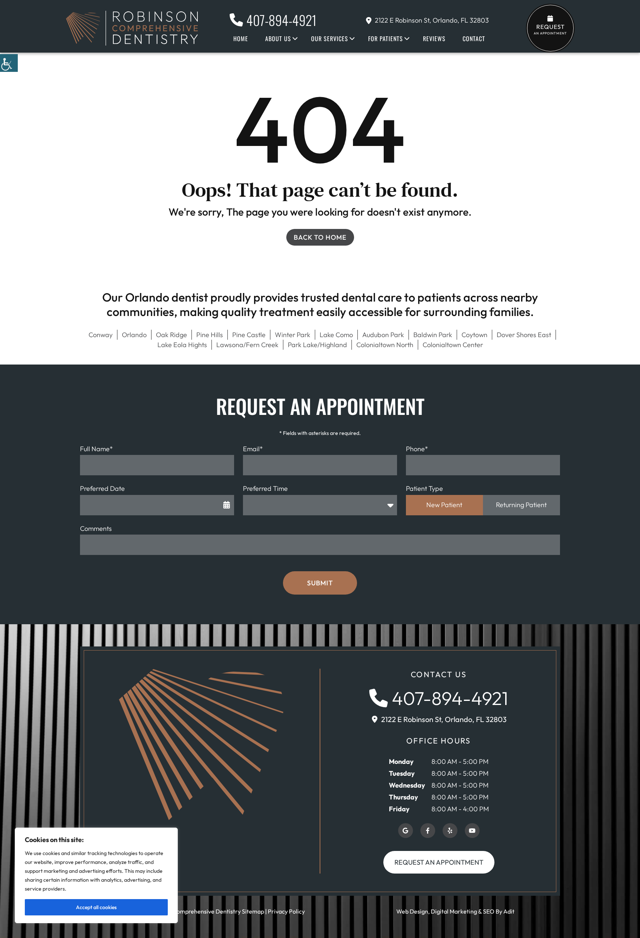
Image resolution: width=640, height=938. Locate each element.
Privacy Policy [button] (286, 911)
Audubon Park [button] (383, 334)
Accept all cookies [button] (96, 907)
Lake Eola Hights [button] (182, 344)
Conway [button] (101, 334)
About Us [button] (278, 38)
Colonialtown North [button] (384, 344)
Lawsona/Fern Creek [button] (247, 344)
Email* (253, 449)
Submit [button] (320, 583)
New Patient (444, 504)
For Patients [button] (385, 38)
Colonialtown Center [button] (453, 344)
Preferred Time (265, 488)
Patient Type (424, 488)
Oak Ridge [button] (171, 334)
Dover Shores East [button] (524, 334)
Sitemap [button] (253, 911)
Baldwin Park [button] (432, 334)
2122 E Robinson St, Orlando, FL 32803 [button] (432, 20)
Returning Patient (521, 504)
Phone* (417, 449)
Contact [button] (474, 38)
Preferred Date (102, 488)
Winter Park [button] (292, 334)
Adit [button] (508, 911)
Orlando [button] (134, 334)
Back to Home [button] (320, 237)
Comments (96, 528)
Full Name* (96, 449)
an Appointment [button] (550, 29)
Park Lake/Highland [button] (317, 344)
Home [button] (240, 38)
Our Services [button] (329, 38)
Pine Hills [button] (209, 334)
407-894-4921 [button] (281, 20)
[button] (9, 63)
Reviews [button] (434, 38)
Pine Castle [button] (249, 334)
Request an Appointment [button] (438, 862)
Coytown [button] (474, 334)
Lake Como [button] (336, 334)
